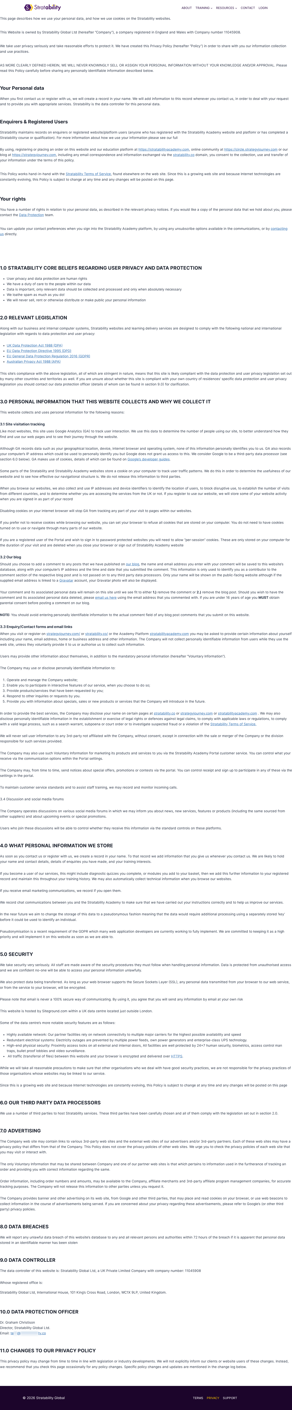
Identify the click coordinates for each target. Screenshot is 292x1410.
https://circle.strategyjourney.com (250, 149)
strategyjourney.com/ (63, 634)
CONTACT (248, 8)
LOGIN (263, 8)
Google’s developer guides (149, 459)
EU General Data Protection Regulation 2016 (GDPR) (48, 356)
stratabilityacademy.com (169, 634)
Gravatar (66, 580)
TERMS (198, 1398)
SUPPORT (230, 1398)
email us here (106, 598)
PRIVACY (213, 1398)
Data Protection (31, 215)
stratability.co (183, 155)
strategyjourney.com (196, 713)
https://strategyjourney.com (34, 155)
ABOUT (187, 8)
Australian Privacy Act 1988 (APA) (34, 362)
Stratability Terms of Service (88, 174)
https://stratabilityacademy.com (163, 149)
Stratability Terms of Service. (233, 724)
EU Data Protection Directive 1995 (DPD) (39, 351)
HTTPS (176, 1056)
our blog (132, 564)
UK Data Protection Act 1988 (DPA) (35, 345)
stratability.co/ (96, 634)
